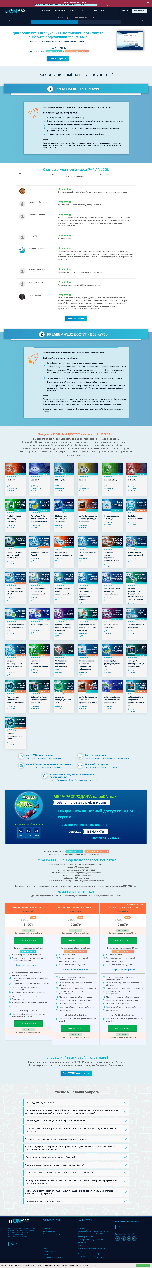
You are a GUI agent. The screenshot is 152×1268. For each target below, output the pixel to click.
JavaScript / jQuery (110, 480)
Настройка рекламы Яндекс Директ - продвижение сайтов (39, 591)
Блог (101, 11)
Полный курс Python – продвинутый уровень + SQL (112, 663)
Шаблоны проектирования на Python (14, 736)
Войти (125, 11)
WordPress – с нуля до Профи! (89, 1254)
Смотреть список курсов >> (28, 965)
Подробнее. (93, 1265)
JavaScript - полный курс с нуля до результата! (14, 518)
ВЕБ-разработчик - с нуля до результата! (93, 1231)
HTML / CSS (11, 480)
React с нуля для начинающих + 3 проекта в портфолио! (15, 699)
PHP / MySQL (60, 480)
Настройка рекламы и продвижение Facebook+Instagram (112, 591)
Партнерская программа (52, 1257)
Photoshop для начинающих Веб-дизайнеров (62, 518)
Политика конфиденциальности (55, 1234)
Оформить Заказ (28, 940)
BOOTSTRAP (35, 480)
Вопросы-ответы (77, 11)
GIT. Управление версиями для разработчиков (61, 663)
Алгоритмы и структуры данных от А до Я (64, 699)
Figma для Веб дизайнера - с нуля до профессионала (136, 663)
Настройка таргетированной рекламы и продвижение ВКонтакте (86, 593)
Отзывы (93, 11)
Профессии (60, 11)
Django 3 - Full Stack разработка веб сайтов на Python (14, 555)
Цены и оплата (48, 1240)
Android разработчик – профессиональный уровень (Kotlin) (112, 699)
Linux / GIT (83, 480)
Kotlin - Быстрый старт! (39, 624)
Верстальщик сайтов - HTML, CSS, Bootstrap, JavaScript (87, 627)
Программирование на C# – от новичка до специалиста (63, 627)
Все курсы (47, 11)
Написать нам (124, 1227)
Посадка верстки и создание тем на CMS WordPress (15, 591)
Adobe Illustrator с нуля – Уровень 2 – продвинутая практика (88, 699)
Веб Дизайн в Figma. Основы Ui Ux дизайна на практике (39, 699)
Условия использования (52, 1237)
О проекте (47, 1228)
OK (143, 1265)
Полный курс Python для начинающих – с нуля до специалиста (39, 518)
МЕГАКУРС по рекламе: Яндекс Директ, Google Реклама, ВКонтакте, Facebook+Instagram (136, 593)
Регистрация (140, 11)
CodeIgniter (132, 480)
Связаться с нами (49, 1231)
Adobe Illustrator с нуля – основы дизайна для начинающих (88, 518)
